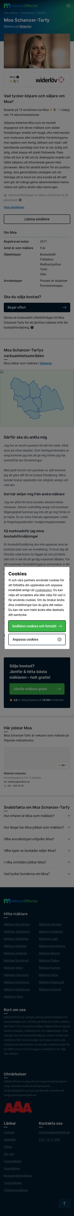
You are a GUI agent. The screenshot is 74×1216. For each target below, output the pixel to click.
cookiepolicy (43, 590)
